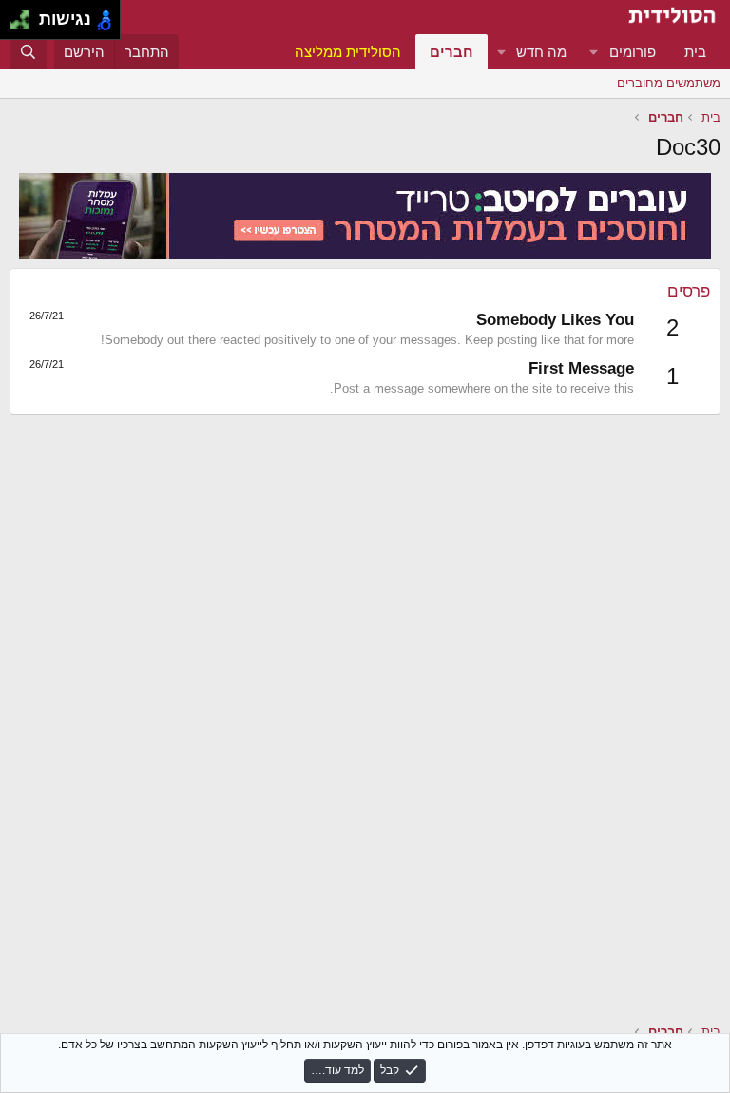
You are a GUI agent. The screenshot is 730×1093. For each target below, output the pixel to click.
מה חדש (541, 52)
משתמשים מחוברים (668, 83)
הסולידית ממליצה (348, 52)
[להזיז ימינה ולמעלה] (25, 15)
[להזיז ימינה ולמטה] (25, 25)
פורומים (632, 52)
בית (695, 52)
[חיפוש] (28, 51)
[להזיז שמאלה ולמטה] (15, 25)
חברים (451, 52)
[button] (594, 51)
